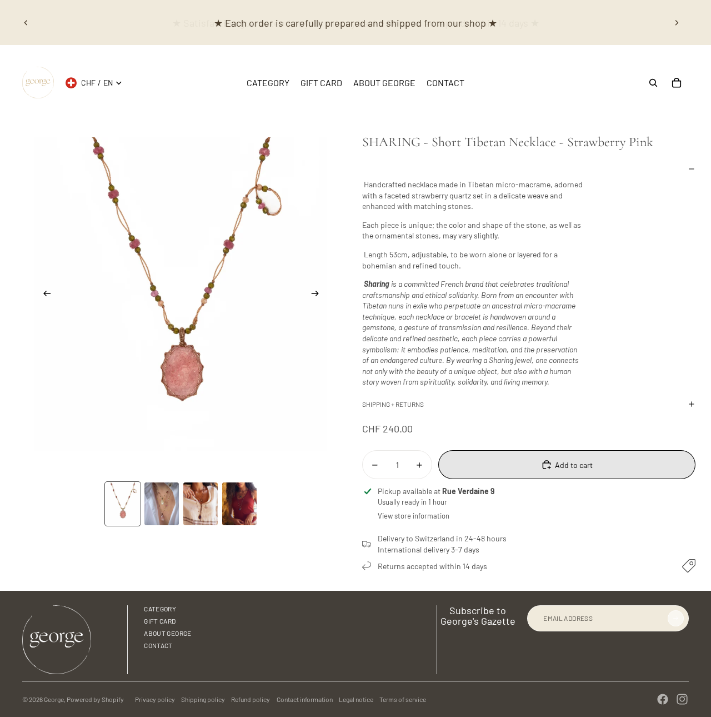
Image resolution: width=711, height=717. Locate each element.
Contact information (305, 699)
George (54, 699)
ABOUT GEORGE (167, 633)
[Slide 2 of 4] (161, 503)
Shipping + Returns (393, 404)
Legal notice (356, 699)
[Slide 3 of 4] (200, 503)
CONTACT (158, 645)
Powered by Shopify (95, 699)
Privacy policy (155, 699)
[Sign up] (676, 618)
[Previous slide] (26, 23)
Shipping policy (203, 699)
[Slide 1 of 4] (123, 503)
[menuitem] (268, 83)
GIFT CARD (160, 621)
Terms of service (402, 699)
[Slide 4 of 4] (239, 503)
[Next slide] (676, 23)
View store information (413, 515)
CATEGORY (160, 609)
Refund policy (250, 699)
